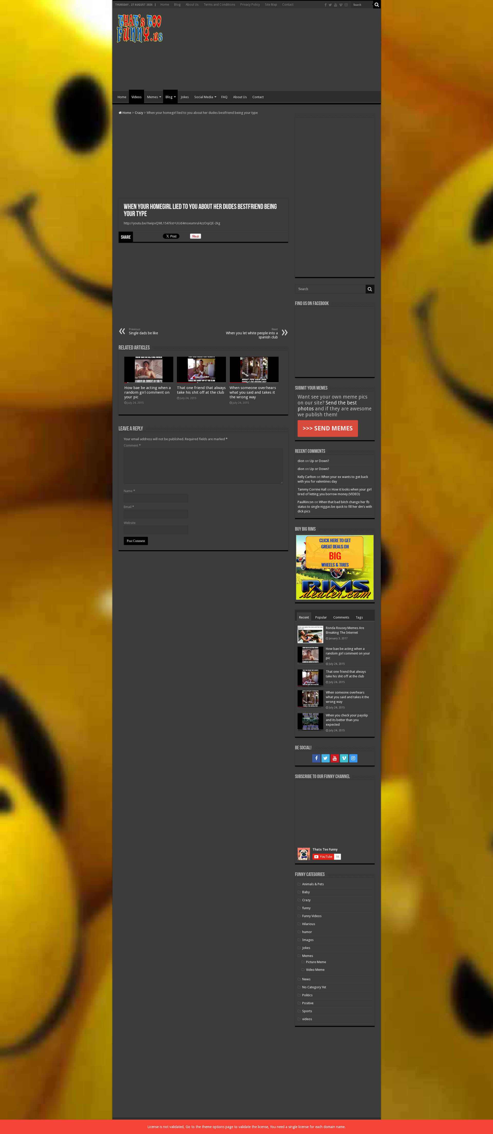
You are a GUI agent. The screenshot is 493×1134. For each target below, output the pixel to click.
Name (129, 491)
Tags (359, 617)
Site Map (271, 4)
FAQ (224, 97)
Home (164, 4)
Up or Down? (319, 461)
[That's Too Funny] (139, 27)
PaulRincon (306, 502)
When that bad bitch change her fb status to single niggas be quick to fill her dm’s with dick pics (335, 506)
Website (130, 523)
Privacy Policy (250, 4)
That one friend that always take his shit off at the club (201, 390)
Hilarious (308, 924)
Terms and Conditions (219, 4)
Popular (321, 617)
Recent (304, 617)
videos (307, 1019)
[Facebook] (325, 5)
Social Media (203, 97)
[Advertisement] (283, 50)
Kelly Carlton (307, 477)
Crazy (139, 113)
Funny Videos (311, 916)
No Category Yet (314, 987)
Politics (307, 995)
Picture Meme (316, 962)
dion (301, 461)
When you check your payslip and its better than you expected (347, 719)
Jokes (185, 97)
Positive (308, 1003)
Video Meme (315, 970)
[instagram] (346, 5)
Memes (152, 97)
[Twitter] (330, 5)
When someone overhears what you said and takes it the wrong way (253, 392)
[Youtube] (336, 5)
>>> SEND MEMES (328, 428)
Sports (307, 1011)
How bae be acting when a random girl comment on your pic (147, 392)
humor (307, 932)
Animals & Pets (313, 884)
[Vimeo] (341, 5)
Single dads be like (143, 331)
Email (129, 507)
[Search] (377, 4)
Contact (287, 4)
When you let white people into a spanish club (252, 333)
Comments (341, 617)
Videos (136, 97)
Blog (177, 4)
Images (308, 940)
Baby (306, 892)
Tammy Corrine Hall (312, 489)
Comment (132, 445)
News (306, 979)
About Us (192, 4)
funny (306, 908)
